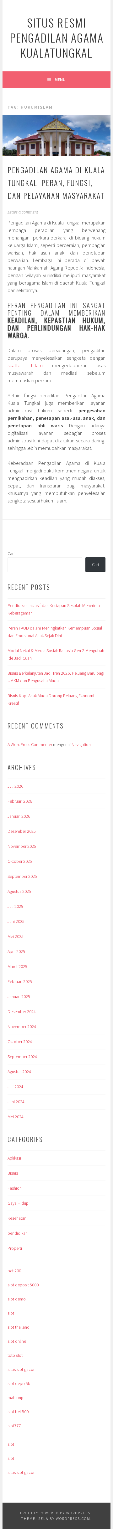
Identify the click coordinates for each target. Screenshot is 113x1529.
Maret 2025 (17, 966)
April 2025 (16, 951)
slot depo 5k (19, 1383)
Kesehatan (17, 1218)
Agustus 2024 (19, 1071)
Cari (11, 553)
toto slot (15, 1355)
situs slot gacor (21, 1369)
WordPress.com (73, 1518)
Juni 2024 (16, 1101)
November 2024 (22, 1026)
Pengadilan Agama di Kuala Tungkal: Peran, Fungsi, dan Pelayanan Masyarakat (56, 182)
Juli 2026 (15, 786)
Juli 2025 (15, 906)
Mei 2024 (16, 1117)
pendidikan (18, 1233)
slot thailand (19, 1327)
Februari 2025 (20, 981)
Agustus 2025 (19, 891)
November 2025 (22, 846)
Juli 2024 (15, 1086)
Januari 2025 (19, 996)
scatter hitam (25, 365)
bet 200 (14, 1271)
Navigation (81, 744)
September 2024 (22, 1056)
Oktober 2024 (20, 1041)
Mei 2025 (16, 936)
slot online (17, 1341)
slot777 (14, 1426)
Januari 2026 (19, 816)
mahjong (15, 1397)
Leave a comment (23, 212)
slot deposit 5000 (23, 1285)
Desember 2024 (22, 1011)
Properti (15, 1248)
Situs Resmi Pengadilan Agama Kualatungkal (57, 37)
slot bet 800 (18, 1411)
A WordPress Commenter (30, 744)
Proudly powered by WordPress (55, 1513)
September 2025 (22, 876)
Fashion (15, 1188)
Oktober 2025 (20, 861)
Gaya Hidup (18, 1203)
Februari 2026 (20, 801)
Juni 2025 (16, 921)
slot (11, 1313)
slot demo (17, 1299)
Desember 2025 (22, 831)
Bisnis (13, 1173)
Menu (60, 79)
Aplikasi (14, 1158)
